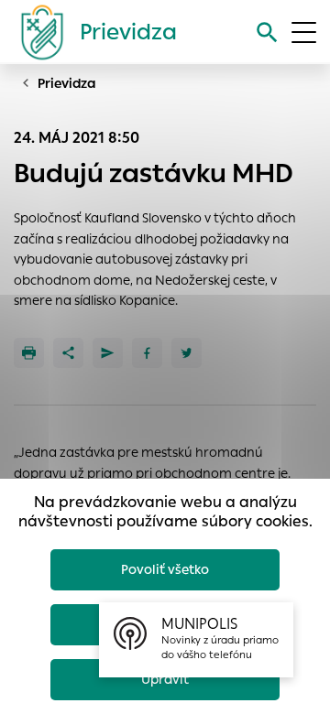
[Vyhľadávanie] (267, 32)
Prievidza (67, 83)
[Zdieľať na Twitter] (186, 353)
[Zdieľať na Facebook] (147, 353)
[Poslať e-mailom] (108, 353)
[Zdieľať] (68, 353)
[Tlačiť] (29, 353)
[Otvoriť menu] (304, 32)
